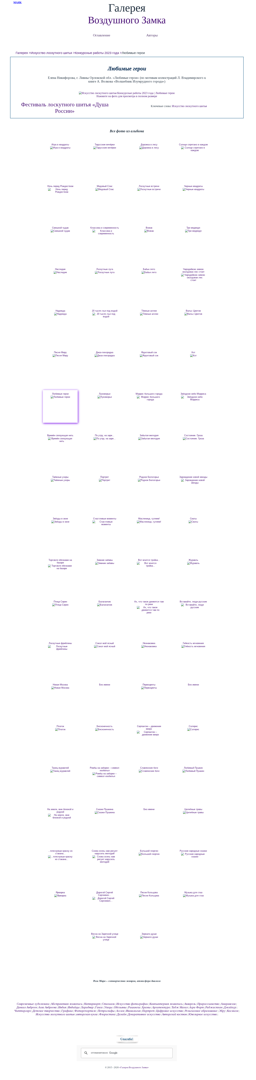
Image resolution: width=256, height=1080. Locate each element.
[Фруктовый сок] (149, 355)
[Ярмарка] (60, 895)
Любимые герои (60, 393)
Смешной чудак (60, 227)
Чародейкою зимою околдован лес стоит (193, 270)
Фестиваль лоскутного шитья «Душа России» (64, 107)
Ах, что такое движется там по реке (149, 603)
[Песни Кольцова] (149, 895)
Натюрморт (92, 1004)
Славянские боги (149, 768)
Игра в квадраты (60, 144)
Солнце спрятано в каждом (193, 144)
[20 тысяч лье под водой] (105, 315)
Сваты (193, 518)
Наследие (60, 269)
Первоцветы (149, 684)
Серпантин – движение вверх (149, 727)
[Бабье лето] (149, 272)
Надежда (60, 310)
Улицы (108, 1007)
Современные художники (33, 1004)
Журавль (193, 560)
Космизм (232, 1010)
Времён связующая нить (60, 435)
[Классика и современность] (105, 232)
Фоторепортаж (85, 1010)
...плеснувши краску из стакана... (60, 852)
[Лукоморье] (105, 397)
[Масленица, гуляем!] (149, 521)
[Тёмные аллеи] (149, 314)
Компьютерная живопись (166, 1004)
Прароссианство (208, 1004)
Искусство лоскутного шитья (51, 53)
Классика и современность (104, 227)
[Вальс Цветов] (193, 314)
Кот (193, 352)
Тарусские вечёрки (105, 144)
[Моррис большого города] (149, 398)
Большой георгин (149, 851)
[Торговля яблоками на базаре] (60, 567)
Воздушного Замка (127, 20)
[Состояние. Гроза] (193, 438)
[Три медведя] (193, 231)
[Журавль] (193, 563)
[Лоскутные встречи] (149, 189)
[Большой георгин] (149, 854)
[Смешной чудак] (60, 231)
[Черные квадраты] (193, 189)
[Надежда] (60, 314)
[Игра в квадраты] (60, 147)
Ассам (120, 1010)
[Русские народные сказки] (193, 855)
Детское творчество (46, 1010)
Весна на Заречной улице (104, 934)
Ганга (99, 1007)
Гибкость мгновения (193, 643)
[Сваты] (193, 521)
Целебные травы (193, 809)
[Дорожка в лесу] (149, 147)
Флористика (107, 1014)
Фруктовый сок (149, 352)
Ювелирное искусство (202, 1014)
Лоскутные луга (104, 269)
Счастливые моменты (104, 518)
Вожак (149, 227)
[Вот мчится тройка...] (149, 564)
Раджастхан (213, 1007)
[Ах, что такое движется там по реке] (149, 610)
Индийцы (74, 1007)
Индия (62, 1007)
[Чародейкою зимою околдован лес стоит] (193, 277)
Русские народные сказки (193, 851)
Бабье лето (149, 269)
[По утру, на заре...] (105, 438)
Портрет (104, 477)
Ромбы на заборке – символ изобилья (104, 769)
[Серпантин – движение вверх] (149, 733)
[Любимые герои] (60, 397)
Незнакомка (149, 643)
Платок (60, 726)
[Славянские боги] (149, 771)
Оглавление (101, 35)
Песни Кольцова (149, 892)
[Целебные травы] (193, 812)
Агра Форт (196, 1007)
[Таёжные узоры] (60, 480)
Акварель (190, 1004)
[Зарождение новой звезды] (193, 481)
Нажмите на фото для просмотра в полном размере (126, 96)
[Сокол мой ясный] (105, 646)
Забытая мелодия (149, 435)
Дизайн (121, 1014)
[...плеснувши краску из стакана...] (60, 858)
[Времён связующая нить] (60, 439)
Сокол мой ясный (104, 643)
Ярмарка (60, 892)
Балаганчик (105, 601)
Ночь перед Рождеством (60, 186)
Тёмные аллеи (149, 310)
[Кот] (193, 355)
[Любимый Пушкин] (193, 771)
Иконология (133, 1010)
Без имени (104, 684)
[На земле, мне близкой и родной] (60, 816)
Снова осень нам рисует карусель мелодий (105, 852)
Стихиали (108, 1004)
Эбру (222, 1010)
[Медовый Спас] (105, 189)
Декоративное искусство (144, 1014)
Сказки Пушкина (104, 809)
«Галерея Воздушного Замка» (134, 1067)
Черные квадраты (193, 186)
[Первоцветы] (149, 687)
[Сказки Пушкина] (105, 812)
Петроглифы (106, 1010)
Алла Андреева (47, 1007)
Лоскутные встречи (149, 186)
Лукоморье (104, 393)
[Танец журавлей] (60, 771)
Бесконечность (105, 726)
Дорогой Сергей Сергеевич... (104, 893)
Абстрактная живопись (66, 1004)
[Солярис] (193, 729)
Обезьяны (120, 1007)
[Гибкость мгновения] (193, 646)
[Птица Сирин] (60, 604)
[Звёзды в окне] (60, 521)
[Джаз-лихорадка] (105, 355)
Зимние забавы (105, 560)
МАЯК (17, 2)
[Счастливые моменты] (105, 523)
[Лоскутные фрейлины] (60, 647)
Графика (67, 1010)
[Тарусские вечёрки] (105, 147)
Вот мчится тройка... (149, 560)
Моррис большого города (149, 393)
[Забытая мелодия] (149, 438)
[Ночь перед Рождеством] (60, 190)
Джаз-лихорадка (104, 352)
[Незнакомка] (149, 646)
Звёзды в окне (60, 518)
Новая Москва (60, 684)
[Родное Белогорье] (149, 480)
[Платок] (60, 729)
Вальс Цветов (193, 310)
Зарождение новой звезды (193, 477)
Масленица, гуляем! (149, 518)
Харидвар (87, 1007)
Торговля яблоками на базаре (60, 561)
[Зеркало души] (149, 937)
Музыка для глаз (193, 892)
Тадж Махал (180, 1007)
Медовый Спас (105, 186)
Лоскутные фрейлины (60, 643)
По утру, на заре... (104, 435)
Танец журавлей (60, 768)
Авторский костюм (174, 1014)
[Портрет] (105, 480)
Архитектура (161, 1007)
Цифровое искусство (169, 1010)
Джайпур (230, 1007)
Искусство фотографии (132, 1004)
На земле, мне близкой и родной (60, 810)
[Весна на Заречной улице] (105, 938)
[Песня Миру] (60, 355)
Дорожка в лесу (149, 144)
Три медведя (193, 227)
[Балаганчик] (105, 604)
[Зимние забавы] (105, 563)
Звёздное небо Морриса (193, 393)
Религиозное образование (201, 1010)
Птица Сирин (60, 601)
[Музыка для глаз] (193, 895)
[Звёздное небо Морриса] (193, 398)
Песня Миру (60, 352)
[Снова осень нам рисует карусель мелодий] (105, 859)
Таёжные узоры (60, 477)
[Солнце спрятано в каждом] (193, 149)
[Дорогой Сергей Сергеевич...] (105, 899)
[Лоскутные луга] (105, 272)
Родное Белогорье (149, 477)
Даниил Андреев (27, 1007)
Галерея (22, 53)
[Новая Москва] (60, 687)
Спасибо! (126, 1039)
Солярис (193, 726)
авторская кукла (87, 1014)
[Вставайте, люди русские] (193, 606)
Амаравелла (228, 1004)
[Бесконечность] (105, 729)
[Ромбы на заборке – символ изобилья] (105, 774)
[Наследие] (60, 272)
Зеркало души (149, 934)
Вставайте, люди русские (193, 601)
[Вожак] (149, 231)
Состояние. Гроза (193, 435)
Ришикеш (134, 1007)
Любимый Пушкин (193, 768)
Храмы (146, 1007)
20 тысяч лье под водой (104, 310)
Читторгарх (22, 1010)
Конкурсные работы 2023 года (97, 53)
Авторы (152, 35)
